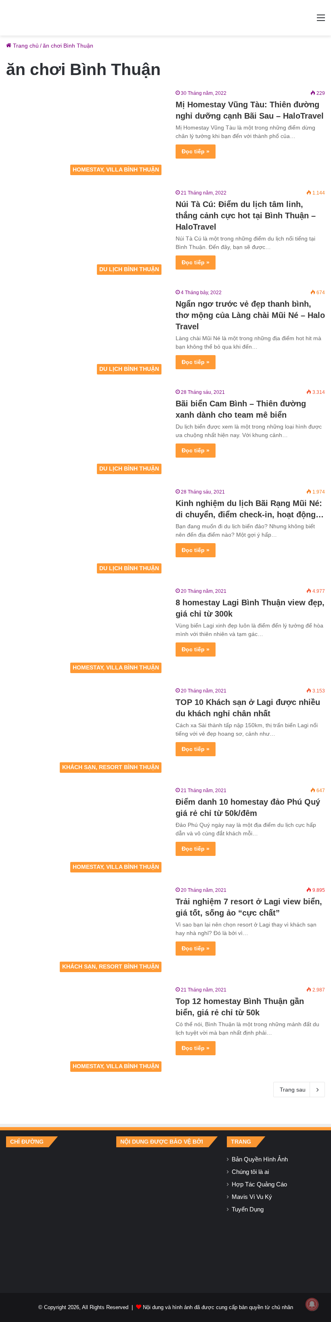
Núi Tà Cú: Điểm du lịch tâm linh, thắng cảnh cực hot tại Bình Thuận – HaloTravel (246, 215)
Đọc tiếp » (195, 151)
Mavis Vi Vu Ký (252, 1197)
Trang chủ (25, 45)
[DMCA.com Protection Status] (165, 1214)
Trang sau (293, 1089)
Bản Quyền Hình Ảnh (260, 1159)
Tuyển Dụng (248, 1209)
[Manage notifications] (312, 1304)
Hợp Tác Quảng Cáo (259, 1184)
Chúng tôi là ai (250, 1172)
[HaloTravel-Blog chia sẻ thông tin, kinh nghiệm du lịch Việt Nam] (165, 18)
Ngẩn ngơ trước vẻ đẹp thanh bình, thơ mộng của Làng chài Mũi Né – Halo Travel (250, 315)
